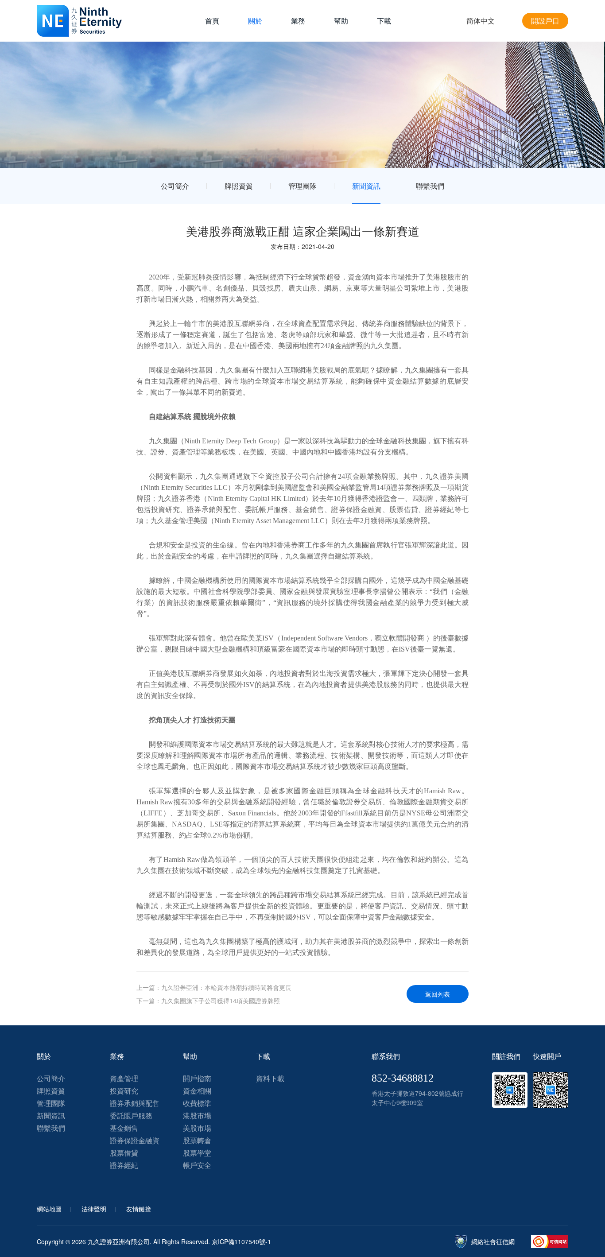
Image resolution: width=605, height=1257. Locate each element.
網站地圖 (49, 1208)
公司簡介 (175, 186)
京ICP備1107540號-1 (241, 1241)
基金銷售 (124, 1128)
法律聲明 (93, 1208)
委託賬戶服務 (131, 1115)
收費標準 (197, 1103)
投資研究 (124, 1091)
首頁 (212, 21)
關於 (255, 21)
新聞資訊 (366, 186)
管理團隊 (302, 186)
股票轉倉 (197, 1140)
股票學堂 (197, 1153)
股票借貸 (124, 1153)
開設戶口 (545, 21)
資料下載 (270, 1078)
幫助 (341, 21)
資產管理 (124, 1078)
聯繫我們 (430, 186)
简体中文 (480, 21)
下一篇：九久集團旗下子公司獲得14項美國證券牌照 (208, 1000)
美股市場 (197, 1128)
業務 (298, 21)
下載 (384, 21)
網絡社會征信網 (493, 1241)
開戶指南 (197, 1078)
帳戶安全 (197, 1165)
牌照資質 (239, 186)
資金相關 (197, 1091)
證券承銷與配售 (134, 1103)
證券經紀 (124, 1165)
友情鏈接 (138, 1208)
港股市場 (197, 1115)
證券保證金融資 (134, 1140)
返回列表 (437, 993)
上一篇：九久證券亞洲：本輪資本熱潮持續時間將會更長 (213, 987)
